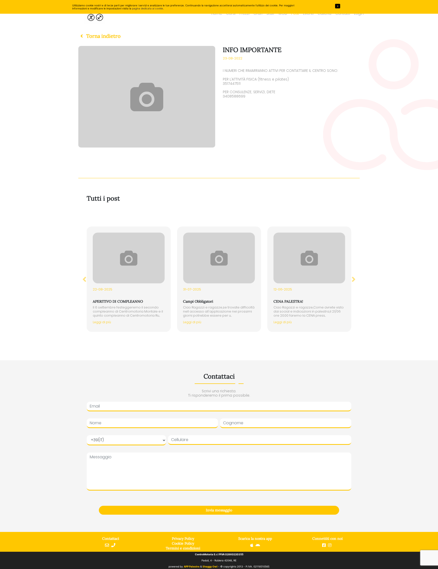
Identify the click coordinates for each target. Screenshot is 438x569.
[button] (99, 36)
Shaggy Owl (210, 566)
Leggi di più (102, 322)
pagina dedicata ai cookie (147, 8)
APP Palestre (191, 566)
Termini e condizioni (183, 548)
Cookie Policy (183, 543)
